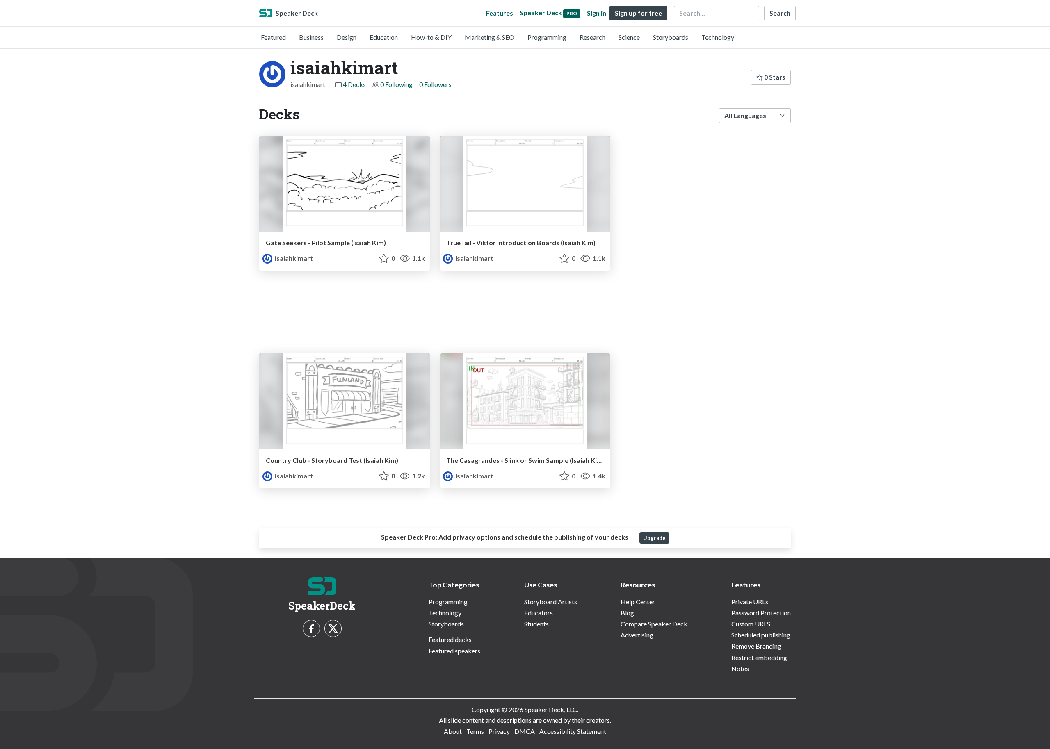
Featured (273, 37)
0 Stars (774, 77)
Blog (627, 613)
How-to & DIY (431, 37)
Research (592, 37)
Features (499, 13)
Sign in (596, 13)
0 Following (396, 84)
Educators (538, 613)
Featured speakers (454, 651)
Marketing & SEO (489, 37)
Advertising (637, 635)
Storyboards (670, 37)
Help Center (638, 602)
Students (536, 624)
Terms (475, 731)
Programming (546, 37)
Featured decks (450, 639)
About (453, 731)
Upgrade (654, 538)
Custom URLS (750, 624)
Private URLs (749, 602)
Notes (740, 668)
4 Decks (354, 84)
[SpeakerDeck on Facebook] (311, 628)
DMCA (524, 731)
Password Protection (761, 613)
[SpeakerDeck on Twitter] (333, 628)
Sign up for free (638, 13)
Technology (717, 37)
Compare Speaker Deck (654, 624)
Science (629, 37)
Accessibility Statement (572, 731)
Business (311, 37)
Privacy (499, 731)
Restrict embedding (759, 657)
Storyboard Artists (550, 602)
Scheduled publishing (760, 635)
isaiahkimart (293, 258)
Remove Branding (756, 646)
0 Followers (435, 84)
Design (346, 37)
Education (384, 37)
